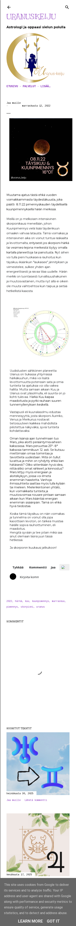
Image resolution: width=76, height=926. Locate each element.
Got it (53, 921)
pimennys (12, 607)
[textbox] (28, 577)
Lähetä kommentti (36, 800)
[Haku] (67, 6)
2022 (9, 601)
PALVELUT (29, 86)
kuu (27, 601)
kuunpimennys (40, 601)
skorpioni (27, 607)
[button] (15, 567)
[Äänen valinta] (64, 567)
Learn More (30, 921)
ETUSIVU (12, 86)
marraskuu (58, 601)
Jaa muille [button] (13, 103)
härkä (18, 601)
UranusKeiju (31, 16)
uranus (40, 607)
